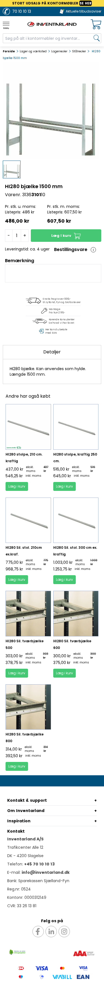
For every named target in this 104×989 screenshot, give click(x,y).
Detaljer (52, 352)
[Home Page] (52, 24)
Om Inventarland (25, 810)
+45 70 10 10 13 (39, 864)
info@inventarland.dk (46, 872)
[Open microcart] (96, 24)
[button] (66, 235)
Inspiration (19, 821)
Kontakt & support (27, 800)
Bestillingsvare (70, 249)
